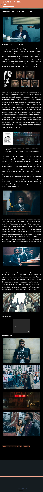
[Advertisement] (8, 467)
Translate (11, 7)
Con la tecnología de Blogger (22, 488)
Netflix (14, 446)
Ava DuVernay (7, 446)
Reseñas (19, 446)
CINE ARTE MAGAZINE (12, 2)
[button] (2, 15)
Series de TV (26, 446)
